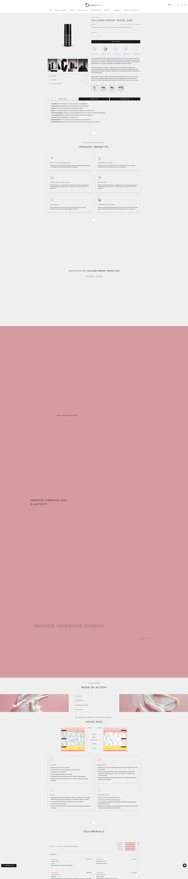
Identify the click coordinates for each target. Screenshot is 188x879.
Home (51, 10)
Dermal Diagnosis (60, 10)
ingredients (125, 99)
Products (72, 10)
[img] (54, 859)
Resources (107, 10)
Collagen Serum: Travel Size (112, 20)
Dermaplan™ (117, 10)
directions (94, 99)
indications (63, 99)
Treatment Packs (96, 10)
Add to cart (116, 41)
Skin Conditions (83, 10)
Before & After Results (131, 10)
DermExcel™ (95, 17)
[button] (120, 842)
